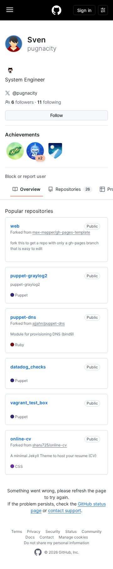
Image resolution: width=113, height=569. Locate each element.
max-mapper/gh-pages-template (61, 232)
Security (53, 531)
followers (23, 102)
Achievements (22, 134)
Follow (56, 115)
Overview (30, 189)
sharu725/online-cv (49, 445)
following (49, 102)
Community (92, 531)
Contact (47, 537)
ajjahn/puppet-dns (48, 323)
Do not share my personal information (56, 542)
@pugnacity (25, 93)
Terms (16, 531)
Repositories (73, 189)
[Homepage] (56, 10)
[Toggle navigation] (9, 9)
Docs (30, 537)
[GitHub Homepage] (38, 552)
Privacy (33, 531)
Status (71, 531)
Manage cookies (73, 537)
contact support (64, 510)
